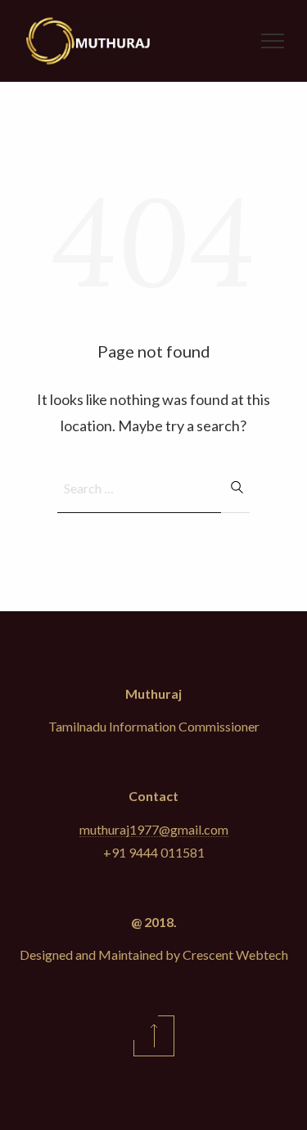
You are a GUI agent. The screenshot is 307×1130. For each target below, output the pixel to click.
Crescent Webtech (235, 954)
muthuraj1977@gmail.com (153, 829)
